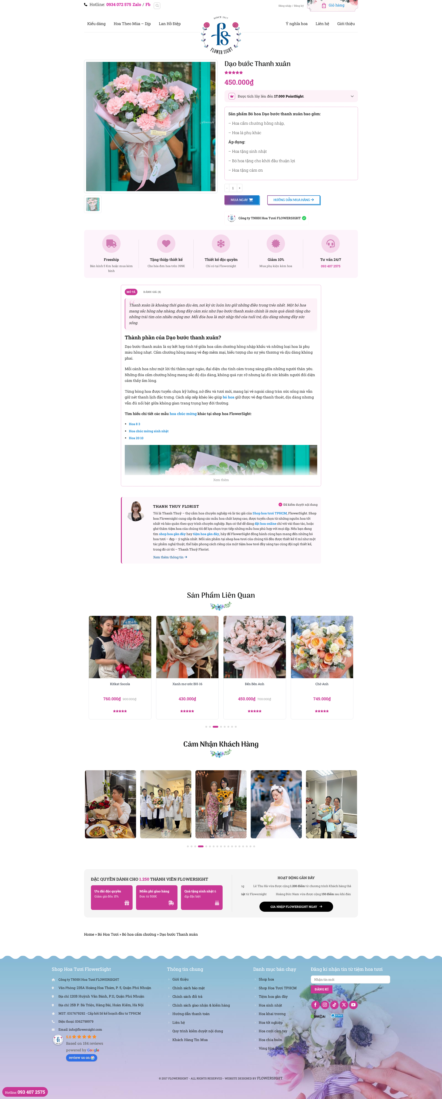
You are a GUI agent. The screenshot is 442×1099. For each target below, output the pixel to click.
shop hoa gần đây (172, 534)
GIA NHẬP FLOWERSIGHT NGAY (293, 907)
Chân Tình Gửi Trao (322, 684)
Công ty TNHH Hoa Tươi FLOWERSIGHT (269, 218)
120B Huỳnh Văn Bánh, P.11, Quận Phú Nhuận (107, 996)
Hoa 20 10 (136, 438)
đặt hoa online (265, 523)
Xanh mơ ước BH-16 (120, 684)
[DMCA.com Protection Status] (318, 1015)
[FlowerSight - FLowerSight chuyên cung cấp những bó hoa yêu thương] (221, 35)
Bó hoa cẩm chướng (139, 934)
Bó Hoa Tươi (108, 934)
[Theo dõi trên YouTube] (353, 1005)
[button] (206, 727)
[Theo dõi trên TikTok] (334, 1005)
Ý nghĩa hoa (297, 23)
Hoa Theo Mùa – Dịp (132, 23)
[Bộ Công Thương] (337, 1015)
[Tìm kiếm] (157, 6)
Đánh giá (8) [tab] (152, 292)
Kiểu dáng (96, 23)
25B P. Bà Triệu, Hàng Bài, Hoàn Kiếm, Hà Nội (107, 1005)
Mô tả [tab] (131, 292)
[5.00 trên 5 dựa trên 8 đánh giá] (291, 73)
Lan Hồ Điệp (170, 23)
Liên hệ (322, 23)
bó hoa (228, 397)
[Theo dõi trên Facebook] (315, 1005)
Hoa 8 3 (134, 424)
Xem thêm (221, 480)
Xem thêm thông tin (168, 557)
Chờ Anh (254, 684)
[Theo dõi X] (344, 1005)
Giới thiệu (346, 23)
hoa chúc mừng (183, 413)
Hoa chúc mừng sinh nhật (149, 431)
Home (89, 934)
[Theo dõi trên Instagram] (325, 1005)
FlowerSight (269, 1078)
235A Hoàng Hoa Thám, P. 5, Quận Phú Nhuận (114, 987)
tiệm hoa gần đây (206, 534)
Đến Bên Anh (187, 684)
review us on (79, 1057)
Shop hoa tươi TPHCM (270, 513)
